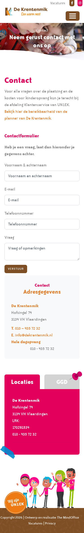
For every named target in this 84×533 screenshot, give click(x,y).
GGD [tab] (61, 381)
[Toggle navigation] (73, 16)
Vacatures (35, 523)
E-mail (9, 189)
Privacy (50, 523)
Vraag (9, 237)
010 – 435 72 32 (27, 328)
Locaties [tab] (22, 381)
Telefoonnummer (19, 213)
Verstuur (16, 269)
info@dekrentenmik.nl (34, 335)
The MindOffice (68, 517)
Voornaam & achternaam (25, 165)
